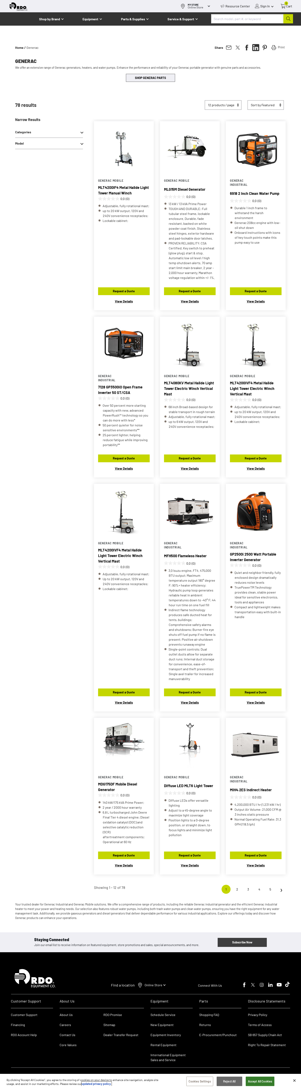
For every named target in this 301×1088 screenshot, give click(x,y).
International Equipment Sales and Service (168, 1057)
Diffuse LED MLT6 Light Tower (188, 785)
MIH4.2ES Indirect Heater (251, 790)
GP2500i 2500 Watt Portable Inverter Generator (253, 557)
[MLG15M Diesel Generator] (190, 148)
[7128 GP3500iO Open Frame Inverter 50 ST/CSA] (124, 343)
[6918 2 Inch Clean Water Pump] (256, 148)
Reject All (229, 1081)
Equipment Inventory (165, 1035)
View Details (124, 301)
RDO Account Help (24, 1035)
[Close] (294, 1080)
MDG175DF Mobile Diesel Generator (117, 787)
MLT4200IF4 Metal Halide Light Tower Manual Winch (123, 190)
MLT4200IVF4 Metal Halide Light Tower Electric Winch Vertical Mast (252, 388)
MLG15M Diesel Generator (184, 189)
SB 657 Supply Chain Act (265, 1035)
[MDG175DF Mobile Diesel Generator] (124, 744)
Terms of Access (260, 1025)
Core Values (68, 1045)
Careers (65, 1025)
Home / (20, 47)
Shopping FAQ (209, 1015)
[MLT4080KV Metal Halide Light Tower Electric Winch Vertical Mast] (190, 343)
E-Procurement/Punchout (218, 1035)
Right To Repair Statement (267, 1045)
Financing (18, 1025)
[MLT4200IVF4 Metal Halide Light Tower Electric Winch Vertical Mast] (256, 343)
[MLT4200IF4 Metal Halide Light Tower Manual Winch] (124, 148)
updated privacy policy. (96, 1084)
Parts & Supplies (133, 19)
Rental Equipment (163, 1045)
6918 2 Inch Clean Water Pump (254, 193)
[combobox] (252, 18)
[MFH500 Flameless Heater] (190, 510)
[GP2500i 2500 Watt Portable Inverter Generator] (256, 510)
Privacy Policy (257, 1015)
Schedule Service (162, 1015)
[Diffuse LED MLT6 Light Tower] (190, 744)
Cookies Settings (200, 1081)
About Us (66, 1015)
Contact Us (67, 1035)
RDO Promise (112, 1015)
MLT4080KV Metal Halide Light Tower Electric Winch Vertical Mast (189, 388)
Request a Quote (124, 291)
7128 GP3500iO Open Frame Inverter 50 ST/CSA (120, 390)
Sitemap (109, 1025)
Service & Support (180, 19)
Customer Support (24, 1015)
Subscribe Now (242, 942)
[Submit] (288, 18)
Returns (205, 1025)
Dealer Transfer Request (120, 1035)
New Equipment (162, 1025)
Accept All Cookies (260, 1081)
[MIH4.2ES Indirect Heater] (256, 744)
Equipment (90, 19)
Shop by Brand (49, 19)
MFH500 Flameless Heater (185, 556)
